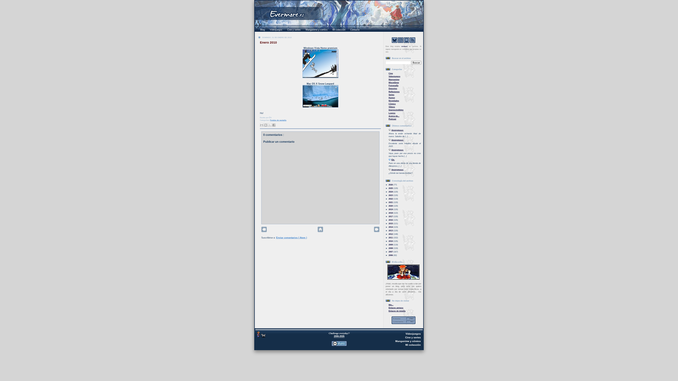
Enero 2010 (268, 42)
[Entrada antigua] (376, 231)
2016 (391, 220)
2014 (391, 227)
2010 (391, 241)
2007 (391, 252)
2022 (391, 199)
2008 (391, 248)
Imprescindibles (396, 110)
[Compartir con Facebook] (274, 125)
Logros (392, 113)
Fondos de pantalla (278, 120)
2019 (391, 209)
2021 (391, 202)
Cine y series (294, 29)
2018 (391, 213)
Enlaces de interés (397, 311)
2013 (391, 230)
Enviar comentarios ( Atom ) (291, 237)
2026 (391, 185)
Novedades (394, 101)
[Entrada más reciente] (264, 231)
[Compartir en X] (270, 125)
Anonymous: (397, 130)
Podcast (392, 119)
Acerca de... (394, 116)
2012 (391, 234)
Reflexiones (394, 92)
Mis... (391, 305)
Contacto (354, 29)
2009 (391, 245)
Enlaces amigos (396, 308)
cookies (404, 46)
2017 (391, 216)
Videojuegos (276, 29)
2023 (391, 195)
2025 (391, 188)
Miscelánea (394, 82)
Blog (262, 29)
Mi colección (338, 29)
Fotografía (393, 85)
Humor (392, 98)
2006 (391, 255)
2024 (391, 192)
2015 (391, 223)
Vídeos (392, 107)
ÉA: (393, 160)
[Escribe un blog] (265, 125)
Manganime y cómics (317, 29)
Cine (391, 73)
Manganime (394, 79)
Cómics (392, 104)
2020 (391, 206)
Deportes (393, 88)
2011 (391, 238)
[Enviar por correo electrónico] (261, 125)
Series (391, 95)
